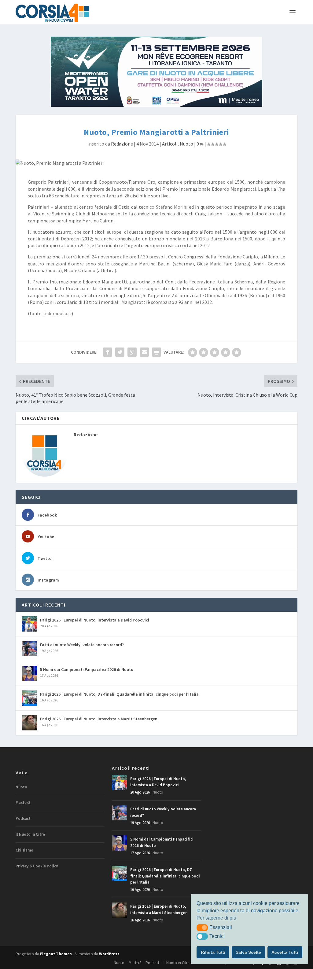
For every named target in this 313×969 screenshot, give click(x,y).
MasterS (23, 802)
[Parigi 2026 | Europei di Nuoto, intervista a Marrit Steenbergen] (29, 722)
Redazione (122, 144)
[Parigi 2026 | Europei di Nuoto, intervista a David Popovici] (29, 624)
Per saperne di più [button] (216, 917)
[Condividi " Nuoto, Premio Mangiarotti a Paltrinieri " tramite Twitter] (120, 352)
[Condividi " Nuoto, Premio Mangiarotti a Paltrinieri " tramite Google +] (132, 352)
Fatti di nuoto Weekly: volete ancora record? (82, 644)
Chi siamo (24, 850)
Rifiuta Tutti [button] (213, 952)
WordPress (109, 953)
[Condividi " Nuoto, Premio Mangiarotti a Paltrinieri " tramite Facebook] (107, 352)
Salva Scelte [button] (248, 952)
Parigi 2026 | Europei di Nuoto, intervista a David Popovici (94, 620)
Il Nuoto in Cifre (30, 834)
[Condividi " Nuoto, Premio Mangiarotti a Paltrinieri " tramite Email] (144, 352)
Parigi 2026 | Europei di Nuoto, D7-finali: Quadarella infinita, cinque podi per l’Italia (119, 694)
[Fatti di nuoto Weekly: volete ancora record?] (29, 648)
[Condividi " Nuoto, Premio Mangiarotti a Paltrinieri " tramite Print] (156, 352)
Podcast (23, 818)
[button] (202, 927)
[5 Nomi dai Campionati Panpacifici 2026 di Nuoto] (29, 673)
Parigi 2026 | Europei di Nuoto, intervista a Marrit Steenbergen (98, 719)
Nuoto (186, 144)
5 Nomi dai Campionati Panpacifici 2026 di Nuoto (86, 669)
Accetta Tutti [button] (284, 952)
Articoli (170, 144)
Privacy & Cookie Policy (37, 866)
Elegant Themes (56, 953)
